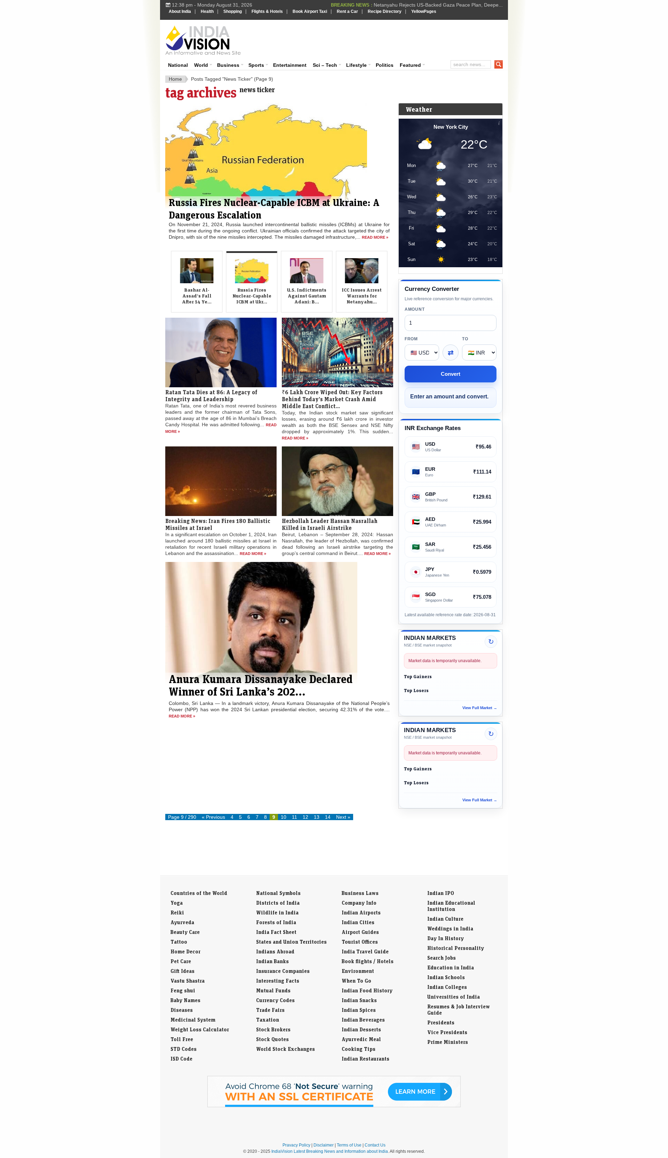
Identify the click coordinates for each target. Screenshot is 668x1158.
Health (207, 11)
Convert (450, 374)
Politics (384, 65)
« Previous (213, 817)
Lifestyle (356, 65)
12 (305, 817)
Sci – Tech (325, 65)
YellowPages (423, 11)
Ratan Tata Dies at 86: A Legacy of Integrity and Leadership (211, 418)
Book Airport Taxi (310, 11)
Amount (414, 309)
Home (175, 79)
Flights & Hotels (267, 11)
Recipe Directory (384, 11)
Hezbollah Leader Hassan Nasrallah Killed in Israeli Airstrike (329, 547)
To (465, 338)
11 (294, 817)
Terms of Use (349, 1145)
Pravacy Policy (296, 1145)
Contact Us (375, 1145)
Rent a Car (347, 11)
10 (283, 817)
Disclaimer (323, 1145)
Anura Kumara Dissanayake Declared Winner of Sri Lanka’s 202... (260, 707)
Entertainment (290, 65)
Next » (343, 817)
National (178, 65)
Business (228, 65)
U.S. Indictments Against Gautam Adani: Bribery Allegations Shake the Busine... (272, 224)
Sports (256, 65)
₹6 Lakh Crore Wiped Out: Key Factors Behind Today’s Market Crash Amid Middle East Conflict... (332, 421)
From (411, 338)
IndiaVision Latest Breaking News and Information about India (329, 1151)
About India (180, 11)
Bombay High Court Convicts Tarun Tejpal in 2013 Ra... (442, 5)
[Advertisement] (381, 39)
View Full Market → (479, 708)
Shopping (232, 11)
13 (316, 817)
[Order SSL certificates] (334, 1105)
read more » (295, 460)
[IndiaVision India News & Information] (203, 40)
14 (328, 817)
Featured (410, 65)
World (201, 65)
